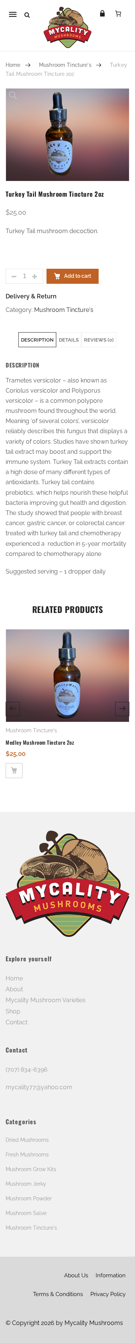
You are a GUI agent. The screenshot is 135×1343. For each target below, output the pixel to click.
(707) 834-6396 (27, 1069)
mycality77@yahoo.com (39, 1087)
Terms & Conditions (58, 1294)
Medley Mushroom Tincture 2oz (40, 742)
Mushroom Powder (29, 1198)
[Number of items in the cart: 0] (118, 13)
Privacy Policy (108, 1294)
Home (13, 65)
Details (69, 340)
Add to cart (77, 276)
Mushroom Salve (26, 1213)
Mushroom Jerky (26, 1184)
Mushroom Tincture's (65, 65)
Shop (13, 1011)
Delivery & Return (31, 296)
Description (37, 340)
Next (122, 709)
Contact (16, 1022)
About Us (76, 1275)
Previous (13, 709)
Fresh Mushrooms (27, 1155)
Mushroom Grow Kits (31, 1169)
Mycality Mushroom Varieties (46, 1000)
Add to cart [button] (14, 770)
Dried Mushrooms (27, 1140)
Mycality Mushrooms (93, 1322)
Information (111, 1275)
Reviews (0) (99, 340)
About (14, 989)
